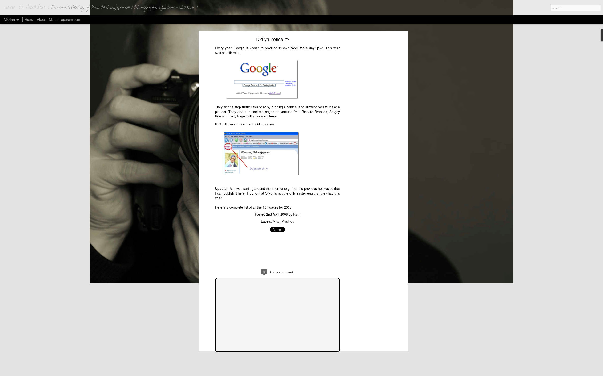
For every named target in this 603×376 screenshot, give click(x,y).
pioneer (220, 111)
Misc (276, 221)
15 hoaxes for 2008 (277, 207)
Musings (287, 221)
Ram (296, 214)
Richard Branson (314, 111)
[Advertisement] (365, 112)
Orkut (259, 124)
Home (29, 19)
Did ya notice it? (272, 39)
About (41, 19)
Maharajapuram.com (64, 19)
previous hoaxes (316, 188)
